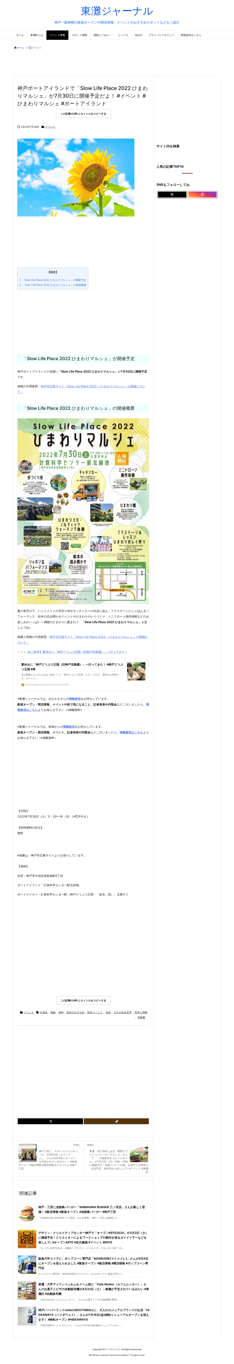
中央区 (44, 1012)
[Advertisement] (117, 63)
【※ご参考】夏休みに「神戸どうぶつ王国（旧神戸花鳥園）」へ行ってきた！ (76, 652)
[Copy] (116, 1121)
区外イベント (95, 1012)
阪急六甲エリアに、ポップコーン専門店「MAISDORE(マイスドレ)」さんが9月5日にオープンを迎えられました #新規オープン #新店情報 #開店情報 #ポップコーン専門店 (93, 1263)
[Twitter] (50, 1121)
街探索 (141, 1017)
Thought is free (137, 1355)
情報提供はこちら (131, 732)
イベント (36, 47)
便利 (61, 1012)
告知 (108, 1012)
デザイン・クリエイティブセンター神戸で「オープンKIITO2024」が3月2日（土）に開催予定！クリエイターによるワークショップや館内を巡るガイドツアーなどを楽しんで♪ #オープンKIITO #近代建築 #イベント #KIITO (93, 1237)
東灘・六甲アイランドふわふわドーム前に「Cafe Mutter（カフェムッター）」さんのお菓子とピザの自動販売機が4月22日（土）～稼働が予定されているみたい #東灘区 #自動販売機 (93, 1288)
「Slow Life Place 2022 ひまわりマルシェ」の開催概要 (52, 284)
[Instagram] (202, 194)
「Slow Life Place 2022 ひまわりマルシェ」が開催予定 (52, 279)
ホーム (20, 47)
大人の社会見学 (123, 1012)
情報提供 (69, 726)
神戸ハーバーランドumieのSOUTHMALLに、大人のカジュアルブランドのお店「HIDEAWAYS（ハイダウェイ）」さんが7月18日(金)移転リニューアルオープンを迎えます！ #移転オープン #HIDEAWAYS (93, 1314)
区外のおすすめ (75, 1012)
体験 (53, 1012)
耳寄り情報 (141, 1012)
